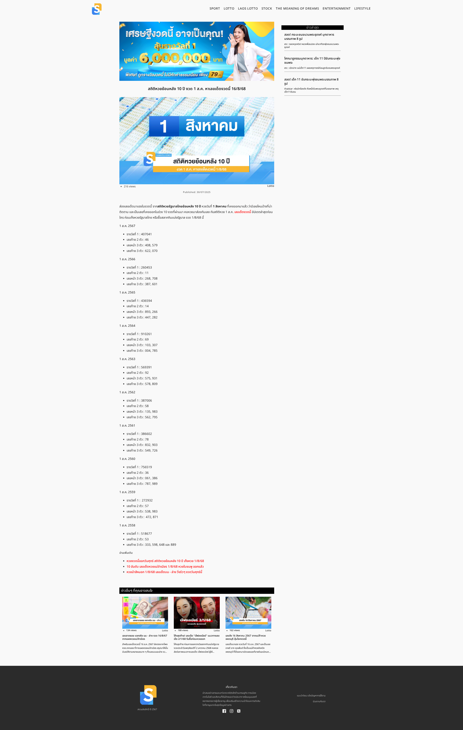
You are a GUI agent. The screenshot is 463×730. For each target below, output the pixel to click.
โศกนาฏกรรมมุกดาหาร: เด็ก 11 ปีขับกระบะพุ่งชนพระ (312, 60)
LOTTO (229, 9)
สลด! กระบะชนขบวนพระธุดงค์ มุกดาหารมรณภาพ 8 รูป (309, 36)
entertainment (337, 9)
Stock (267, 9)
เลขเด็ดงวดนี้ (243, 212)
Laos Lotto (248, 9)
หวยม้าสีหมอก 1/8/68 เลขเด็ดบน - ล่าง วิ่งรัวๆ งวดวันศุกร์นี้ (164, 572)
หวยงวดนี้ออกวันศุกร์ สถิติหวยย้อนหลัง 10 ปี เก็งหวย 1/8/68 (165, 561)
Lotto (270, 186)
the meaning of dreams (297, 9)
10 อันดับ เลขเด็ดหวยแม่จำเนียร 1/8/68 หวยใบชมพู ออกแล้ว (165, 566)
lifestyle (362, 9)
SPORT (215, 9)
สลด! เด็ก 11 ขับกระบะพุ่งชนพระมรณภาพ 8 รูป (311, 81)
